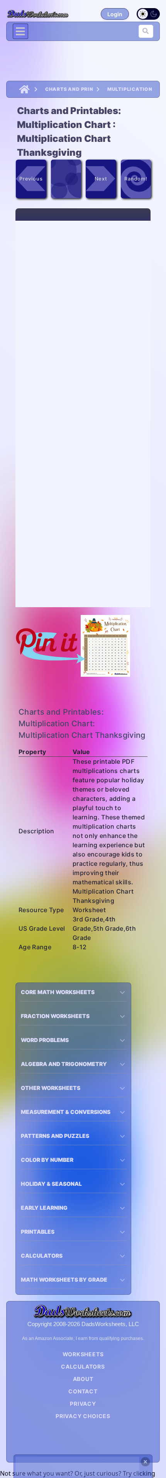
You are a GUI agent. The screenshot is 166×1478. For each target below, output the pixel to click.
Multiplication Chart (130, 89)
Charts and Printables (69, 89)
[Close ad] (145, 1461)
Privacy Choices (83, 1416)
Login (114, 14)
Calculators (83, 1366)
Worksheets (83, 1354)
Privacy (83, 1403)
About (83, 1379)
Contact (83, 1391)
